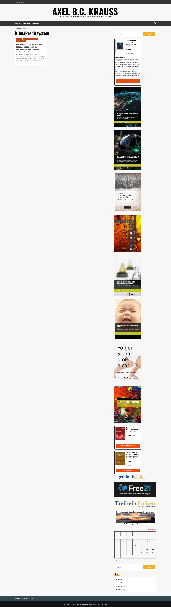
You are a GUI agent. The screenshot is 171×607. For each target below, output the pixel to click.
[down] (39, 23)
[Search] (155, 22)
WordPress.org (120, 589)
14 (141, 545)
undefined (128, 465)
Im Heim (17, 23)
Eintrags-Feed (120, 583)
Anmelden (119, 579)
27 (135, 553)
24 (117, 553)
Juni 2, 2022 (27, 51)
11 (123, 545)
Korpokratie (19, 39)
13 (135, 545)
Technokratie (25, 39)
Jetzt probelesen (130, 53)
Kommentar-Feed (121, 586)
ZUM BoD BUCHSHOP (128, 81)
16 (153, 545)
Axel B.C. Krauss (85, 11)
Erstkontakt (26, 23)
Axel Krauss (20, 51)
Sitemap (35, 23)
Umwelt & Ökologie (33, 39)
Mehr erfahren (19, 63)
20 (135, 549)
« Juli (115, 560)
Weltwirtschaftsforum (21, 41)
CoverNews (93, 604)
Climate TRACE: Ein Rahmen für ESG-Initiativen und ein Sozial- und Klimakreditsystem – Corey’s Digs (29, 47)
